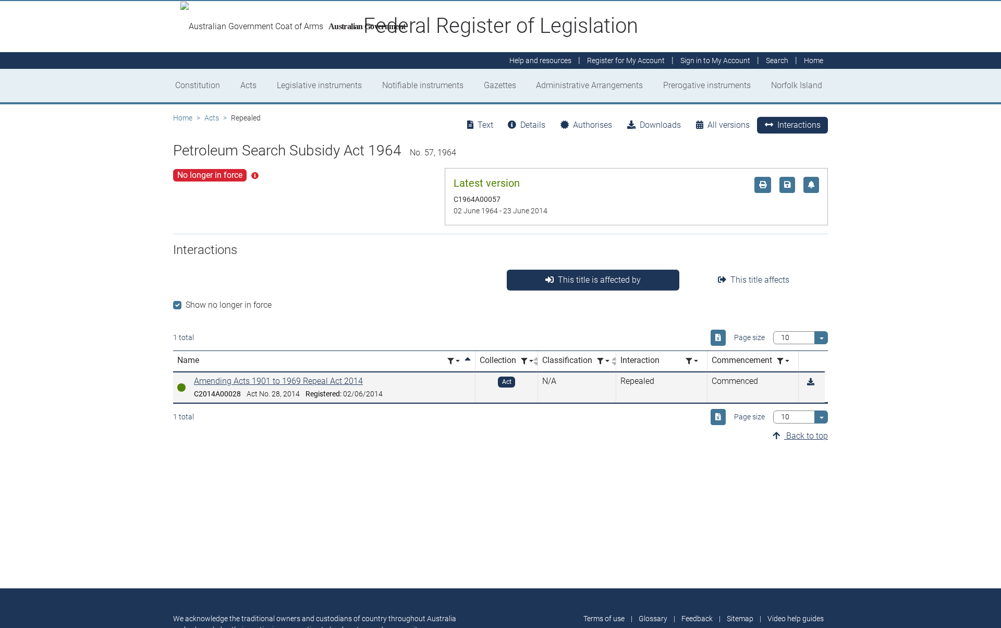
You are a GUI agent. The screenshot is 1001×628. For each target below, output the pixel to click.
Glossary (653, 618)
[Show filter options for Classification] (603, 361)
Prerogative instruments (707, 85)
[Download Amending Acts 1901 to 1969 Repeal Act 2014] (811, 382)
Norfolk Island (796, 85)
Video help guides (795, 618)
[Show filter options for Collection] (527, 361)
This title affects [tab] (759, 280)
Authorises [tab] (592, 125)
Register (626, 60)
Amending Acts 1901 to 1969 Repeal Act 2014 (278, 381)
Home (182, 118)
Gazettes (500, 85)
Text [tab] (485, 125)
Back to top (806, 436)
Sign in (715, 60)
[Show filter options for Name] (454, 361)
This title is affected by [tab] (599, 280)
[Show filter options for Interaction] (692, 361)
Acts (248, 85)
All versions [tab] (728, 125)
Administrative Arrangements (589, 85)
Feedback (697, 618)
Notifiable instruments (422, 85)
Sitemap (740, 618)
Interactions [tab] (799, 125)
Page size (749, 337)
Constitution (197, 85)
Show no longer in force (229, 305)
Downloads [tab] (660, 125)
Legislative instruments (319, 85)
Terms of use (604, 618)
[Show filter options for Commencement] (783, 361)
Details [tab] (532, 125)
